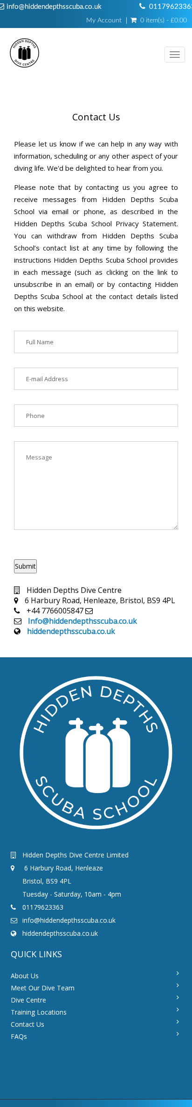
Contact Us (27, 1024)
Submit (25, 566)
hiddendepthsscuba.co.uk (71, 631)
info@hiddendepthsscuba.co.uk (54, 6)
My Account (104, 20)
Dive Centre (28, 1000)
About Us (25, 975)
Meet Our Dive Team (43, 987)
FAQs (19, 1036)
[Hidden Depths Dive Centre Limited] (24, 55)
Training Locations (39, 1012)
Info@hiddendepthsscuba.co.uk (82, 621)
